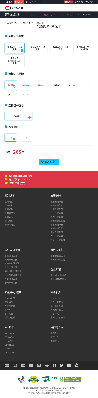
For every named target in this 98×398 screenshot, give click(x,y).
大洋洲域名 (10, 213)
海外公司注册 (67, 15)
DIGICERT (9, 352)
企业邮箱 (83, 15)
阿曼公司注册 (11, 279)
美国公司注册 (11, 260)
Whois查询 (55, 298)
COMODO (9, 337)
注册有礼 (20, 2)
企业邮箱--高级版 (58, 279)
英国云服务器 (57, 205)
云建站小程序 (49, 15)
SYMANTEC (10, 349)
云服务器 (32, 15)
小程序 (8, 310)
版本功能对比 (11, 317)
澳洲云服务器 (57, 228)
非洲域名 (9, 209)
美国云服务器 (57, 217)
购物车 (69, 2)
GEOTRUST (10, 345)
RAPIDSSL (9, 333)
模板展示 (9, 302)
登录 (10, 2)
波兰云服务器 (57, 236)
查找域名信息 (57, 310)
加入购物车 (50, 161)
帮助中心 (80, 2)
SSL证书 (40, 23)
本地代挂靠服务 (58, 317)
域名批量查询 (57, 306)
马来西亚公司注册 (13, 275)
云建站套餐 (10, 298)
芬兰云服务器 (57, 232)
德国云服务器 (57, 202)
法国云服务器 (57, 209)
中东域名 (9, 221)
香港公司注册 (11, 256)
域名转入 (90, 2)
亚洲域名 (9, 202)
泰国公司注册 (11, 282)
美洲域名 (9, 217)
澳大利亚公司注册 (13, 271)
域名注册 (18, 15)
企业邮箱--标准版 (58, 275)
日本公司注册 (11, 267)
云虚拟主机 (12, 23)
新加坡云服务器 (58, 221)
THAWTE (9, 341)
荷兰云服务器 (57, 213)
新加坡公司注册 (12, 263)
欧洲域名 (9, 205)
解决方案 (26, 23)
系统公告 (55, 337)
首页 (9, 15)
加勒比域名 (10, 225)
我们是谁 (55, 333)
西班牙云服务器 (58, 240)
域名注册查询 (57, 302)
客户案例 (9, 314)
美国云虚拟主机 (58, 260)
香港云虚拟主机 (58, 256)
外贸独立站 (10, 306)
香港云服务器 (57, 225)
